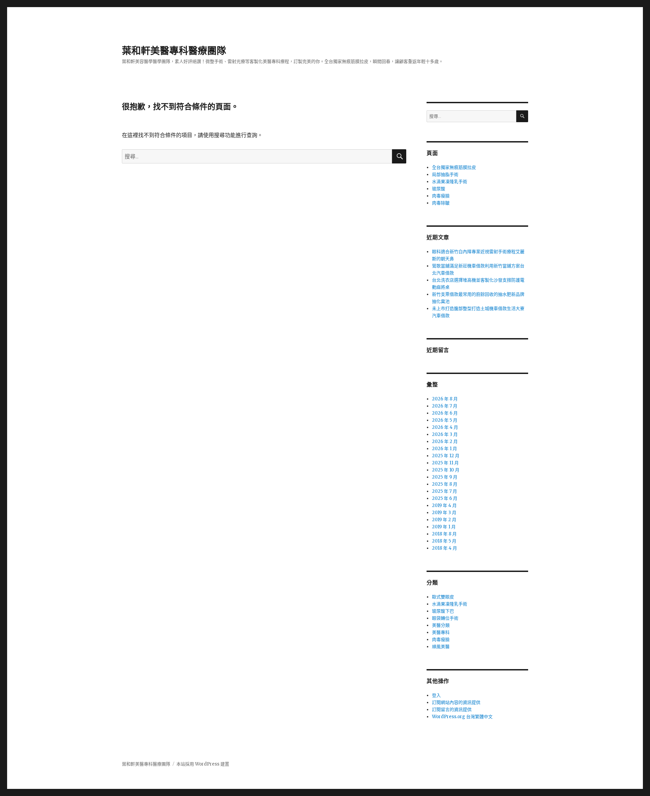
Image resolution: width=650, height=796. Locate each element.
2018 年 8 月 (444, 534)
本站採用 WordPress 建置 (202, 764)
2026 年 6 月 (445, 413)
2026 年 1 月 (444, 448)
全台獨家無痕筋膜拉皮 (454, 167)
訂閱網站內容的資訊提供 (456, 702)
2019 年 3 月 (444, 512)
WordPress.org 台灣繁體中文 (462, 717)
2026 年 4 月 (445, 427)
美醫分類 (441, 625)
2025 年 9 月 (444, 477)
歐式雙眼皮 (443, 597)
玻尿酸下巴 (443, 611)
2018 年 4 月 (444, 548)
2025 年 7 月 (444, 491)
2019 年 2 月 (444, 520)
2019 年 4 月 (444, 505)
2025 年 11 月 (445, 463)
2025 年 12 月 (445, 456)
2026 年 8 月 (445, 399)
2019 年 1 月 (444, 527)
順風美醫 (441, 646)
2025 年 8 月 (444, 484)
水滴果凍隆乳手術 (449, 181)
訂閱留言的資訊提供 (452, 709)
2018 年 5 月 (444, 541)
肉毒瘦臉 (441, 196)
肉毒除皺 (441, 203)
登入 (436, 695)
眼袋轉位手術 (445, 618)
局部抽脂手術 (445, 174)
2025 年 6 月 (444, 498)
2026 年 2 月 (445, 441)
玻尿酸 (438, 189)
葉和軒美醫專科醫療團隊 (174, 51)
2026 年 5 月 (444, 420)
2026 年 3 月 (445, 434)
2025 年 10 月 (445, 470)
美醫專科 (441, 632)
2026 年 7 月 (444, 406)
